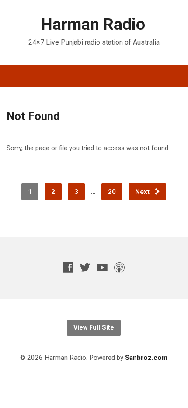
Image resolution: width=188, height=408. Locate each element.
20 (112, 192)
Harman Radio (93, 24)
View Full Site (93, 327)
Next (143, 192)
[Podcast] (119, 267)
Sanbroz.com (146, 358)
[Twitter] (85, 267)
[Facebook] (68, 267)
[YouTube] (102, 267)
